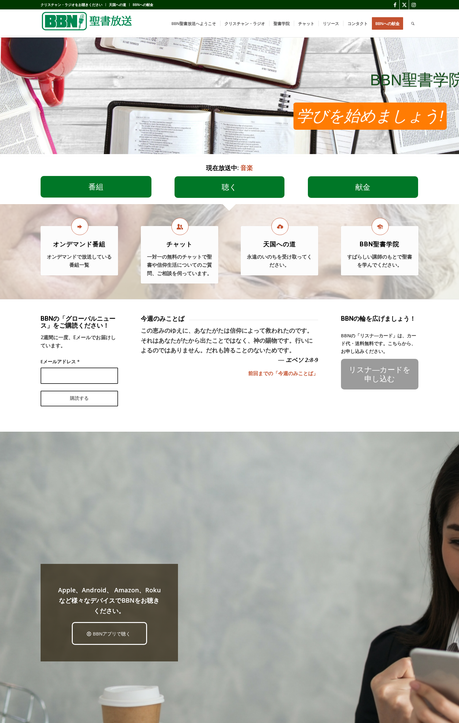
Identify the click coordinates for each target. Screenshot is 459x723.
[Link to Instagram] (413, 4)
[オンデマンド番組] (79, 226)
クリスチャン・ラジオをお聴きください (71, 4)
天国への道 (117, 4)
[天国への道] (280, 226)
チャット (179, 244)
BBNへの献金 (143, 4)
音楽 (246, 167)
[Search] (412, 23)
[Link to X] (404, 4)
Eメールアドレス (60, 361)
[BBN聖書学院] (380, 226)
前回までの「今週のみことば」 (283, 373)
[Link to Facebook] (394, 4)
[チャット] (180, 226)
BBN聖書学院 (379, 244)
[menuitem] (73, 4)
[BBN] (87, 23)
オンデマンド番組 (79, 244)
